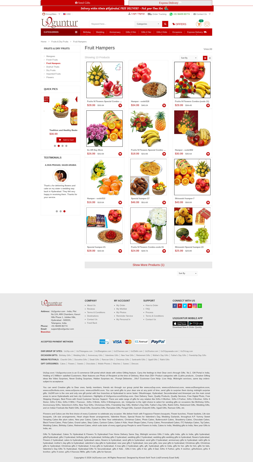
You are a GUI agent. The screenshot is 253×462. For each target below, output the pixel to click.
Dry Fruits (50, 70)
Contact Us (92, 319)
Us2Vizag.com (186, 351)
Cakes (63, 364)
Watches (116, 364)
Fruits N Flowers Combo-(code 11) (192, 101)
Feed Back (92, 323)
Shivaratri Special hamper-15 (189, 247)
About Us (91, 305)
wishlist (207, 24)
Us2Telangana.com (84, 351)
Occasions (177, 32)
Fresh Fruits (52, 60)
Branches (45, 332)
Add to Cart (63, 140)
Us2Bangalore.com (103, 351)
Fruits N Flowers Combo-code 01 (147, 247)
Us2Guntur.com (151, 351)
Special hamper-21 (96, 247)
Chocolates (90, 364)
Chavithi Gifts (66, 359)
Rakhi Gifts (165, 359)
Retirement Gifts (143, 355)
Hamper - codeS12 (96, 198)
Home (43, 41)
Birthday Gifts (65, 355)
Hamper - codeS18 (140, 101)
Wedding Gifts (79, 355)
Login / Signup (138, 14)
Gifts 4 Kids (162, 32)
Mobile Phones (104, 364)
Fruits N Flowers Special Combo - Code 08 (152, 150)
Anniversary (115, 32)
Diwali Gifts (94, 359)
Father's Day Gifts (178, 355)
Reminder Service (124, 316)
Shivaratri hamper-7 (184, 198)
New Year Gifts (127, 355)
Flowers (50, 77)
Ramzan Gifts (107, 359)
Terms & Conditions (96, 312)
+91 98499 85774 (181, 14)
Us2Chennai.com (121, 351)
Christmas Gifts (122, 359)
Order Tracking (159, 14)
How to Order (152, 305)
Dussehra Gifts (80, 359)
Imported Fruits (53, 74)
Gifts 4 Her (146, 32)
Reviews (91, 309)
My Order (120, 305)
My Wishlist (121, 309)
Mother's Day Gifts (161, 355)
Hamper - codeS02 (184, 150)
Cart (199, 24)
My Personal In (123, 319)
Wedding (100, 32)
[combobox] (148, 23)
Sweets (80, 364)
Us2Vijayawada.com (169, 351)
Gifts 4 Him (131, 32)
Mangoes (50, 56)
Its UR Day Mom (95, 150)
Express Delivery (195, 32)
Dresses (135, 364)
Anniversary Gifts (95, 355)
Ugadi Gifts (153, 359)
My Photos (121, 312)
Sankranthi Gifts (139, 359)
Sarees (126, 364)
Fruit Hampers (80, 41)
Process (149, 312)
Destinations (93, 316)
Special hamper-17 (140, 198)
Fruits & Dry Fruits (59, 41)
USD (68, 14)
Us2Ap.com (69, 351)
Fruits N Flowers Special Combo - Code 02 (108, 101)
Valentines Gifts (112, 355)
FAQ (148, 309)
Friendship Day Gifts (197, 355)
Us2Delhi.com (136, 351)
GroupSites (51, 14)
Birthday (87, 32)
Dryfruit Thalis (52, 67)
